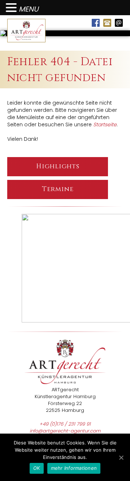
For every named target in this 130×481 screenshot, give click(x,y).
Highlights (57, 166)
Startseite (105, 124)
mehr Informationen (74, 468)
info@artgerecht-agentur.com (65, 430)
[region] (65, 269)
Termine (58, 189)
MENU (28, 9)
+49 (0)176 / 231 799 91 (65, 424)
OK (36, 468)
